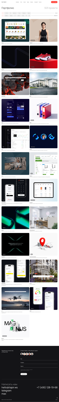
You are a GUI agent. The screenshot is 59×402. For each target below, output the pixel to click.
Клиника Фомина (32, 230)
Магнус (3, 338)
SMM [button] (29, 15)
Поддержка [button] (11, 15)
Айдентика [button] (18, 15)
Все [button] (2, 15)
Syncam (3, 69)
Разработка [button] (6, 15)
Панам (2, 42)
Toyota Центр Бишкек (33, 256)
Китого (31, 69)
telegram (6, 390)
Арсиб (31, 283)
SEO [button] (26, 15)
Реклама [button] (23, 15)
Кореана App (3, 283)
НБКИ (2, 122)
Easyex (3, 230)
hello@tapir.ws (10, 387)
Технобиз (31, 202)
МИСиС (31, 149)
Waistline (31, 42)
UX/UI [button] (15, 15)
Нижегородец (4, 202)
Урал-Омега (3, 96)
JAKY (2, 149)
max (4, 393)
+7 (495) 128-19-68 (47, 387)
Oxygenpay (3, 256)
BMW (30, 96)
